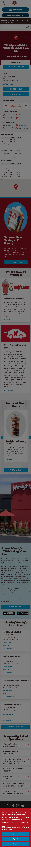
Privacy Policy (8, 829)
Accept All (15, 844)
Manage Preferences (15, 834)
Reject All (15, 839)
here (3, 826)
